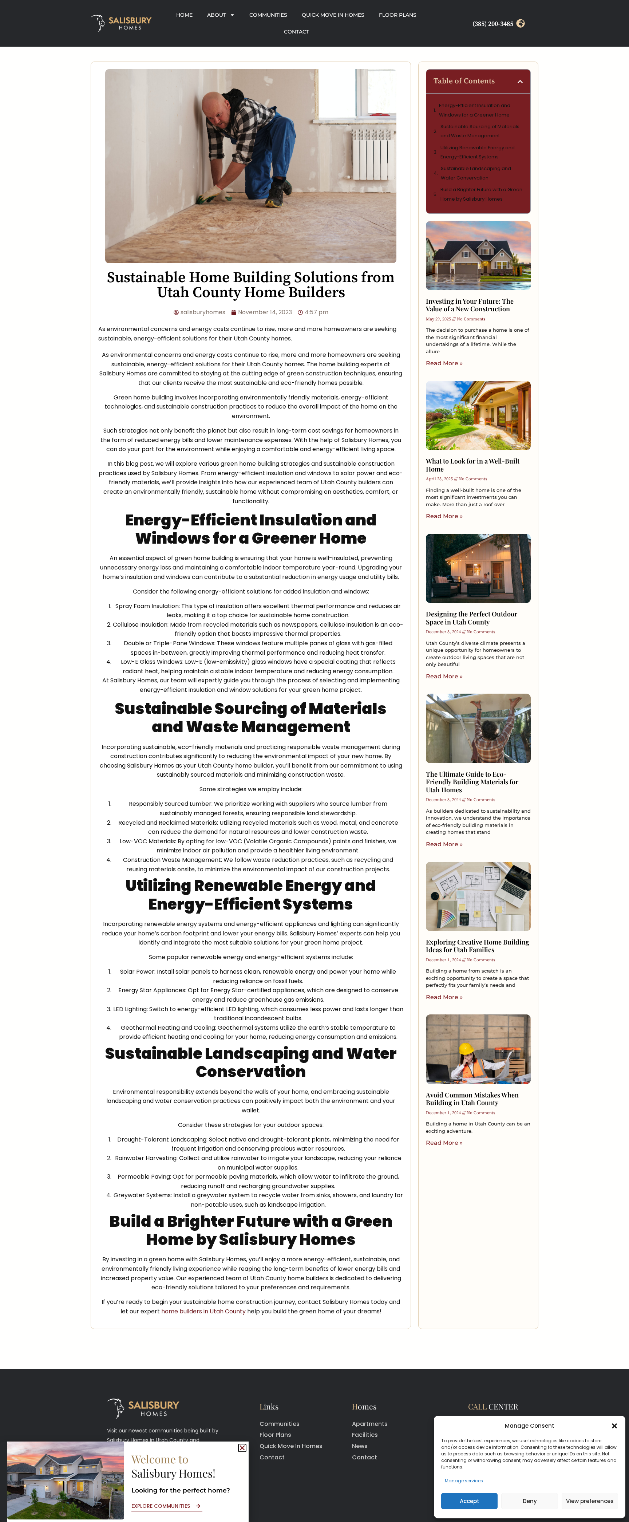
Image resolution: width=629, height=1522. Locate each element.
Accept (469, 1501)
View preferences (590, 1501)
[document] (314, 761)
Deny (530, 1501)
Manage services (464, 1481)
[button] (614, 1426)
